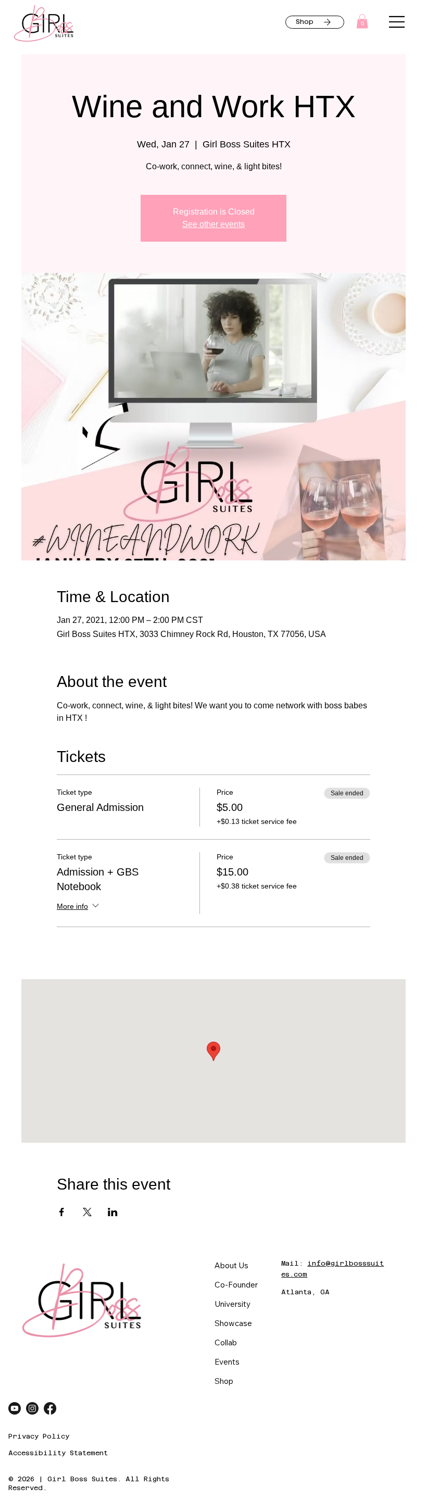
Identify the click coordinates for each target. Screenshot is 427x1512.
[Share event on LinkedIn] (113, 1212)
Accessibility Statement (58, 1453)
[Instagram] (32, 1408)
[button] (362, 21)
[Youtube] (14, 1408)
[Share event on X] (87, 1212)
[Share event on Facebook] (62, 1212)
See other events (213, 224)
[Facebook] (50, 1408)
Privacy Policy (38, 1436)
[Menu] (397, 22)
